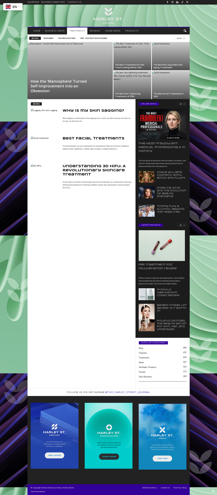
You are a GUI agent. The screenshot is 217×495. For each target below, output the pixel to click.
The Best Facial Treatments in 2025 (168, 95)
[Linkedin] (177, 2)
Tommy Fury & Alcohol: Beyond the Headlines (170, 209)
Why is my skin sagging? (93, 110)
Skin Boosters (145, 377)
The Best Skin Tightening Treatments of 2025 (127, 95)
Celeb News (112, 31)
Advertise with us (149, 487)
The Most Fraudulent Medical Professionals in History (162, 147)
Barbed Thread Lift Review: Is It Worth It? (172, 308)
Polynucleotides (66, 38)
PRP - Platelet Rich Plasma (93, 38)
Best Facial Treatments (93, 138)
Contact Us (74, 2)
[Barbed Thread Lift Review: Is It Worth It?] (147, 316)
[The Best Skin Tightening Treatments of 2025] (132, 90)
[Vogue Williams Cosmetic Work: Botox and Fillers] (147, 177)
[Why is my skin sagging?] (45, 119)
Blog (141, 348)
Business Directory (53, 2)
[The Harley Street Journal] (108, 16)
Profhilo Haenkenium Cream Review (168, 293)
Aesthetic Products (147, 367)
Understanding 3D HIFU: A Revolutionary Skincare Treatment (94, 170)
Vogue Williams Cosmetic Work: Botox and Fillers (171, 175)
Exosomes (48, 38)
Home (36, 31)
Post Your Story (180, 487)
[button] (184, 30)
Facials (142, 372)
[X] (187, 2)
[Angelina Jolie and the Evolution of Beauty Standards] (147, 192)
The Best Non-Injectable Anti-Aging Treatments (168, 66)
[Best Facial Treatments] (45, 144)
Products (131, 31)
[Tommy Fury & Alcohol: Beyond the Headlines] (147, 211)
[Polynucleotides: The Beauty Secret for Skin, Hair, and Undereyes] (147, 325)
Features (143, 353)
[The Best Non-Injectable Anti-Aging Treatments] (171, 52)
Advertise (33, 2)
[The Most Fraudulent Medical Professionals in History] (163, 124)
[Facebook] (168, 2)
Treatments (77, 31)
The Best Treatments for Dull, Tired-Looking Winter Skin (130, 66)
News (141, 362)
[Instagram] (172, 2)
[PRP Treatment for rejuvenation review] (163, 245)
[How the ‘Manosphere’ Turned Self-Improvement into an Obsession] (70, 70)
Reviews (95, 31)
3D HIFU (35, 38)
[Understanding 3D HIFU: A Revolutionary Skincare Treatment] (45, 173)
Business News (55, 31)
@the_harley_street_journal (127, 392)
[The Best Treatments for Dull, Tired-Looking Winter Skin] (132, 56)
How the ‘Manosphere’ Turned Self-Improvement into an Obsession (59, 86)
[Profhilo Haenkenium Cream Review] (147, 294)
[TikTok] (182, 2)
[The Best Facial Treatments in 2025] (171, 81)
